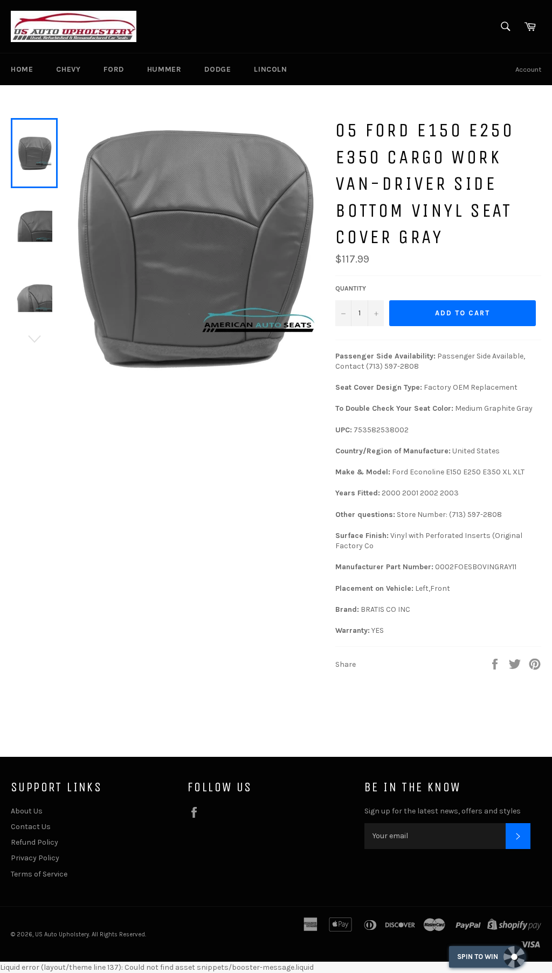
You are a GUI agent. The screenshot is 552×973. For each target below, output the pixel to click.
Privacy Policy (35, 857)
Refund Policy (34, 842)
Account (528, 69)
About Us (27, 811)
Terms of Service (39, 874)
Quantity (350, 288)
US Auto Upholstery (62, 934)
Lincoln (270, 69)
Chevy (68, 69)
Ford (113, 69)
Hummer (164, 69)
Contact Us (31, 826)
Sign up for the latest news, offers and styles (442, 811)
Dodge (217, 69)
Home (22, 69)
